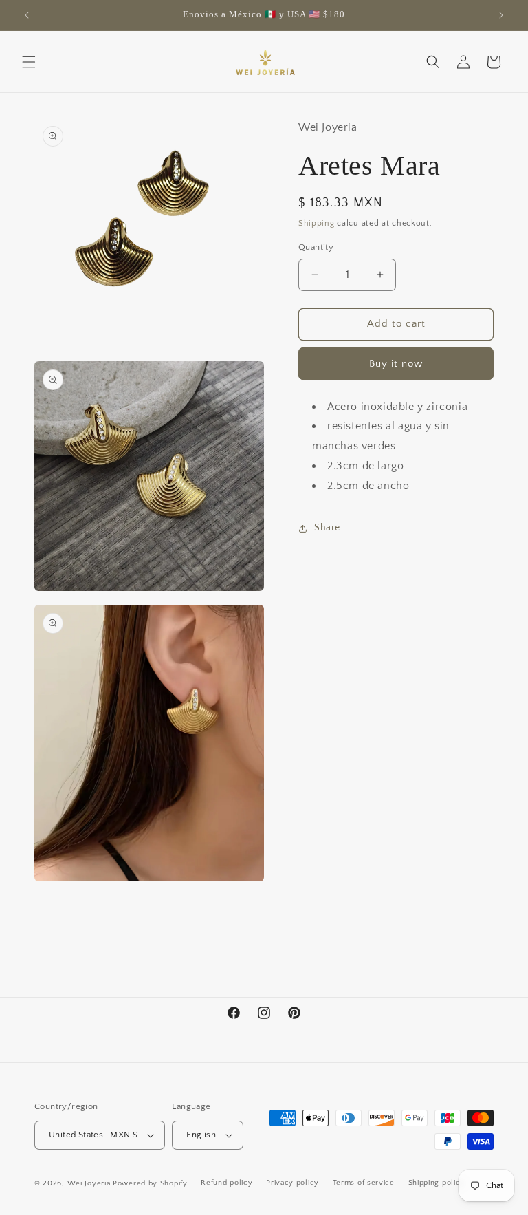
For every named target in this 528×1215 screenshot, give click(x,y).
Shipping (316, 223)
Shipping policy (436, 1183)
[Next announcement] (501, 15)
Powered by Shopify (150, 1183)
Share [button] (327, 527)
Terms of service (364, 1183)
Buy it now (396, 363)
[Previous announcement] (27, 15)
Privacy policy (292, 1183)
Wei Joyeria (89, 1183)
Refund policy (226, 1183)
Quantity (315, 247)
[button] (29, 62)
